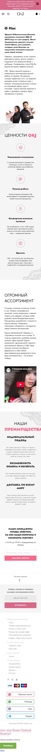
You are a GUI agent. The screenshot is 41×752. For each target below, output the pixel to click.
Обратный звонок (25, 694)
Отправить (20, 605)
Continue (8, 745)
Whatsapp (28, 701)
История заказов (14, 667)
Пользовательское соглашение (19, 635)
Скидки (11, 656)
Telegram (28, 716)
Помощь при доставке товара (19, 632)
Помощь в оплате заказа (17, 629)
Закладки (12, 670)
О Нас (11, 622)
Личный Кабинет (14, 664)
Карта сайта (13, 649)
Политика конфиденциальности (20, 626)
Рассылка (12, 673)
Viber (30, 709)
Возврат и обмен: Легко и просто (20, 638)
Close (2, 750)
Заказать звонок (20, 558)
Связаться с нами (15, 645)
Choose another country (10, 739)
